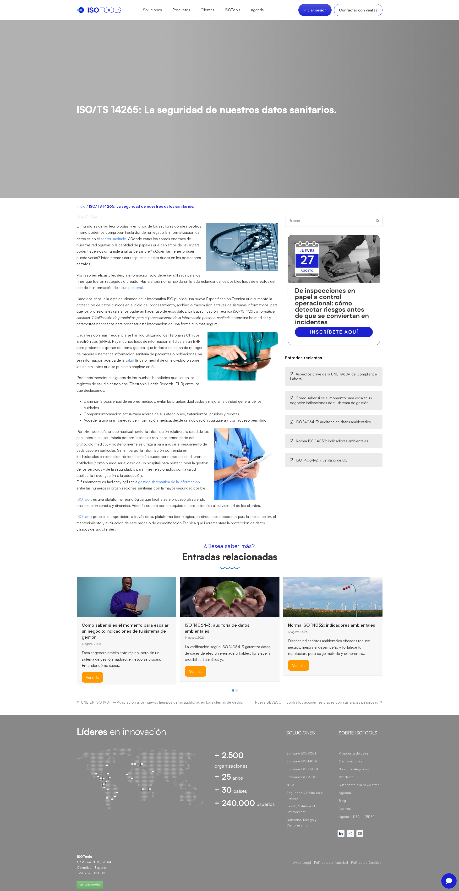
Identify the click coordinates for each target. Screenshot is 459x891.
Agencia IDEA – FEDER (357, 817)
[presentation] (78, 691)
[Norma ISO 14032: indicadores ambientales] (254, 596)
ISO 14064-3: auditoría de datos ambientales (333, 421)
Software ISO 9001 (301, 753)
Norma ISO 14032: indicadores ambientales (332, 441)
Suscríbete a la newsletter (359, 785)
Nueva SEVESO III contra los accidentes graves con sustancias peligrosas (316, 702)
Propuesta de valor (353, 753)
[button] (233, 690)
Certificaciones (350, 761)
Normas (345, 808)
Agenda (345, 793)
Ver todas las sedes (90, 884)
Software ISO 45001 (302, 769)
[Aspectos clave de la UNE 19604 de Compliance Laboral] (319, 588)
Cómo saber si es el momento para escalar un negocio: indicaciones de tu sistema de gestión (331, 400)
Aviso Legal (302, 862)
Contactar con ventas (358, 10)
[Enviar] (377, 220)
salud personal (131, 287)
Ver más (116, 671)
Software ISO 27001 (301, 777)
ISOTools (84, 499)
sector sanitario (113, 238)
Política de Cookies (366, 862)
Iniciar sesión (315, 10)
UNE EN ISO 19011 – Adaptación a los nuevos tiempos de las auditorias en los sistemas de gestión (163, 702)
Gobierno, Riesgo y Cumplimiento (301, 822)
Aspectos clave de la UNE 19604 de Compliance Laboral (333, 376)
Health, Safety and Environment (300, 809)
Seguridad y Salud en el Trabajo (304, 795)
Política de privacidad (331, 862)
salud (130, 360)
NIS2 (290, 785)
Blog (342, 801)
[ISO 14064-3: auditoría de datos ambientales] (150, 596)
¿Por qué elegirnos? (354, 769)
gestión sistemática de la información (169, 481)
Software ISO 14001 (301, 761)
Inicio (81, 206)
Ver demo (346, 777)
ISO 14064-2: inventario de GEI (322, 460)
